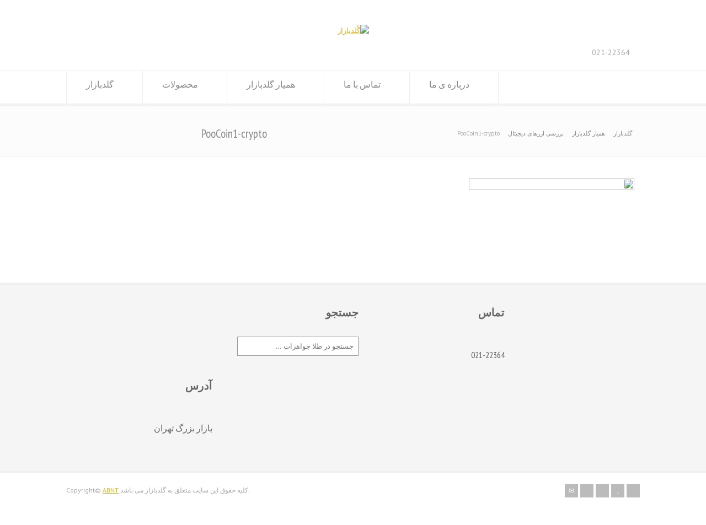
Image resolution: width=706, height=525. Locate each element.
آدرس (198, 385)
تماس (491, 312)
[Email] (571, 490)
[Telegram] (633, 490)
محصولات (180, 84)
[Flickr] (586, 490)
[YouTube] (617, 490)
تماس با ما (362, 84)
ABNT (111, 490)
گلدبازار (100, 84)
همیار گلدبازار (271, 84)
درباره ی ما (449, 84)
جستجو (342, 312)
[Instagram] (602, 490)
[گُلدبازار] (353, 30)
